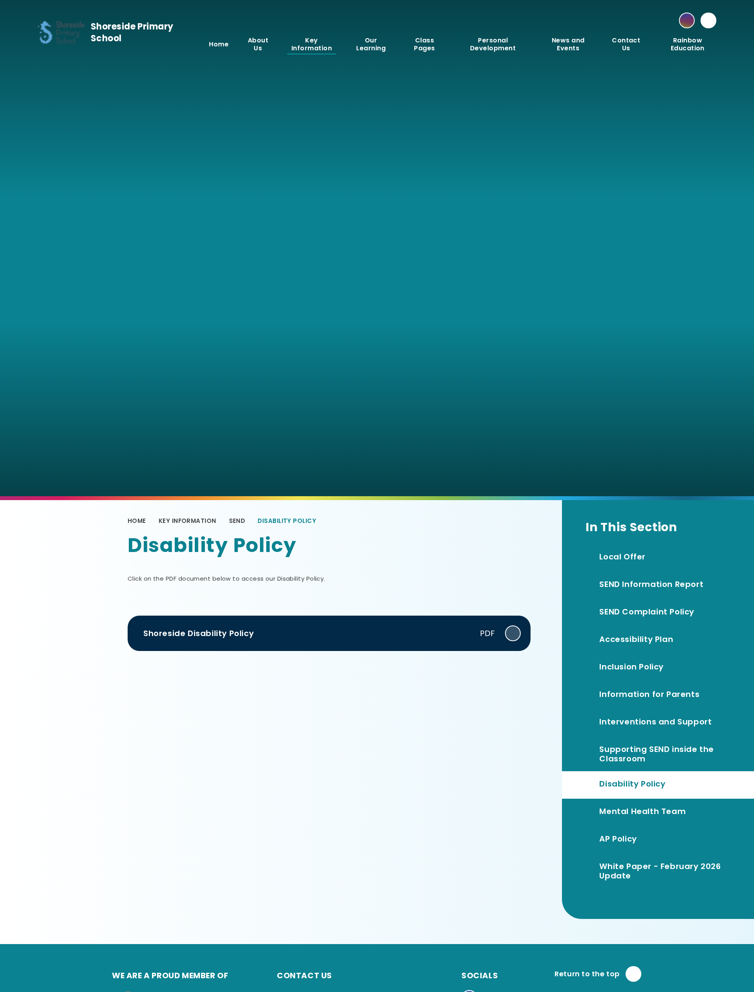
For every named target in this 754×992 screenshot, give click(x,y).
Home (137, 521)
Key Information (187, 521)
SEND (237, 521)
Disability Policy (287, 521)
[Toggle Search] (708, 20)
